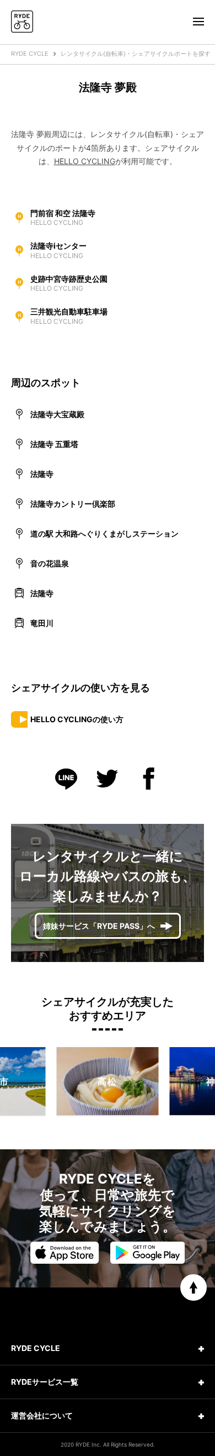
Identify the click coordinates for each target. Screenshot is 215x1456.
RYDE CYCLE (30, 53)
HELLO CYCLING (84, 161)
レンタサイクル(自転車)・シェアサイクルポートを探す (136, 53)
